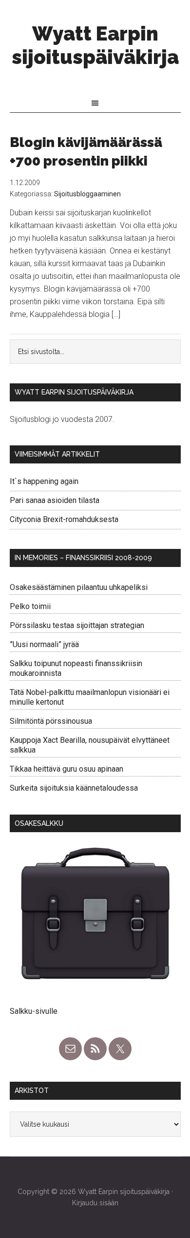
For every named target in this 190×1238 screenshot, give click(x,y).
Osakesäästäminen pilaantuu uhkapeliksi (79, 587)
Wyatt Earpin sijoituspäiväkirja (95, 45)
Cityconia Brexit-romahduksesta (64, 519)
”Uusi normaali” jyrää (44, 644)
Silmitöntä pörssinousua (51, 721)
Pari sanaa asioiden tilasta (54, 500)
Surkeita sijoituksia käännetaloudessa (74, 788)
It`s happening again (44, 481)
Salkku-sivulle (33, 1011)
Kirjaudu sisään (95, 1203)
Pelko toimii (30, 606)
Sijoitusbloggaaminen (87, 194)
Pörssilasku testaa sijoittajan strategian (77, 625)
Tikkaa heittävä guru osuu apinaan (66, 769)
